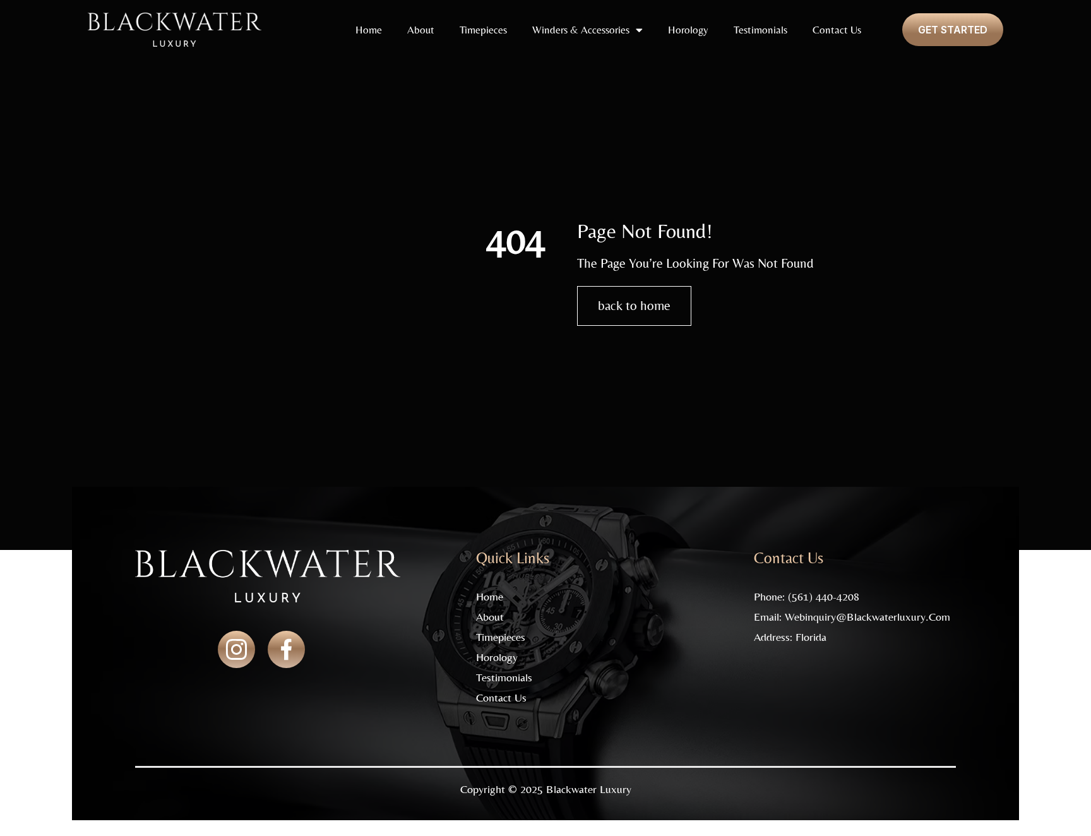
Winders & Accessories (580, 29)
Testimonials (760, 29)
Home (368, 29)
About (420, 29)
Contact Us (837, 29)
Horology (688, 29)
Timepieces (483, 29)
